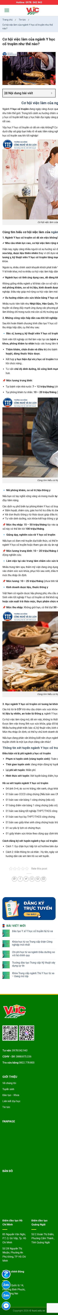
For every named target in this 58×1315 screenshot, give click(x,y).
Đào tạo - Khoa (10, 1095)
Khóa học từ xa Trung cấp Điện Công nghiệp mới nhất (32, 943)
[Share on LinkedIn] (43, 879)
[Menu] (5, 10)
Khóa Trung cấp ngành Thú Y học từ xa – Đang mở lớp (33, 975)
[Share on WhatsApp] (14, 879)
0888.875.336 (23, 1056)
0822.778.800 (26, 1062)
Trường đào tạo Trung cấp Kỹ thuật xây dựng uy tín (33, 964)
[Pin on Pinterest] (37, 879)
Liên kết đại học (11, 1101)
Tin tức (6, 1107)
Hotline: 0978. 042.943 (29, 2)
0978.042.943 (20, 1050)
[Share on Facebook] (20, 879)
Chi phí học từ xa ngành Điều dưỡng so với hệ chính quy (33, 954)
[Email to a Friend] (32, 879)
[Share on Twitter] (26, 879)
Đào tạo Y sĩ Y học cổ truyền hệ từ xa (32, 931)
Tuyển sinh (8, 1089)
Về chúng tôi (9, 1083)
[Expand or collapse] (52, 93)
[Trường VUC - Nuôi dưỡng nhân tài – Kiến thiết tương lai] (33, 10)
